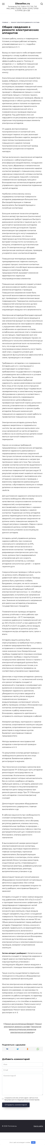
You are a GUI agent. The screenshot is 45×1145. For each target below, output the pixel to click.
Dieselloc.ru (22, 3)
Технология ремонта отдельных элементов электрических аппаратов (25, 1029)
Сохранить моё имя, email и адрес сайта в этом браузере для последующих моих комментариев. (22, 1099)
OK (33, 1142)
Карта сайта (38, 1126)
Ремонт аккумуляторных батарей (19, 1024)
